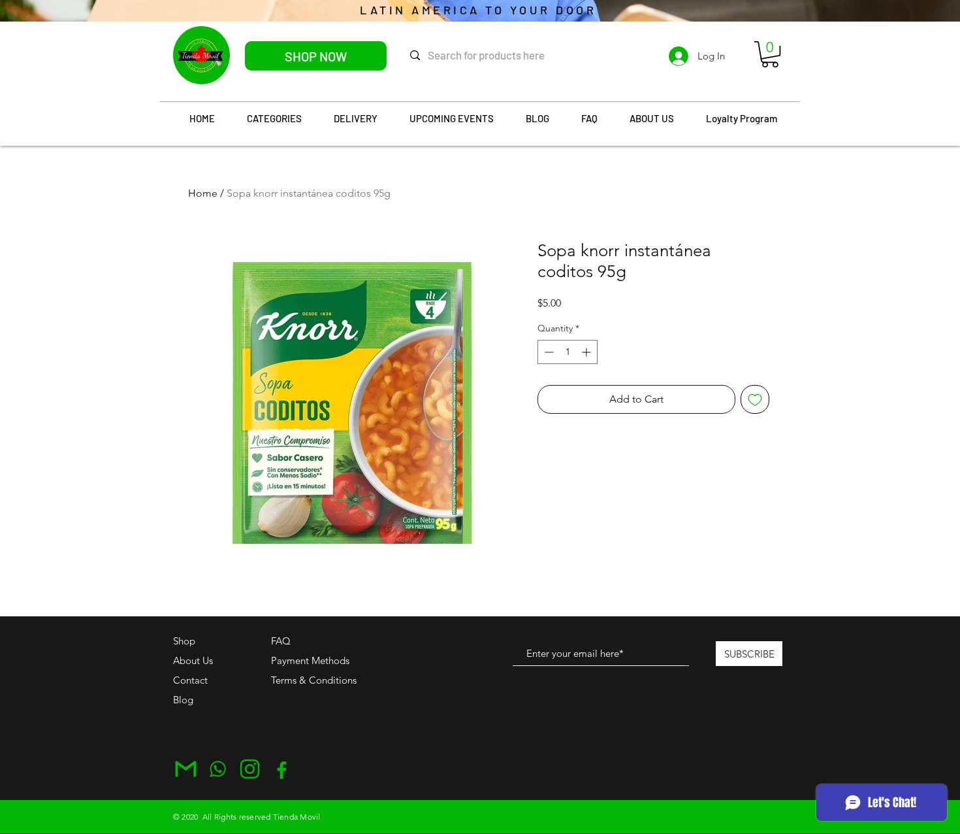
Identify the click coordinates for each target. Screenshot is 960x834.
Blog (183, 699)
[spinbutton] (567, 352)
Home (202, 193)
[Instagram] (250, 769)
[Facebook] (282, 769)
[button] (770, 54)
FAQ (281, 641)
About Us (193, 660)
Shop (184, 641)
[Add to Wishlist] (755, 399)
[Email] (186, 769)
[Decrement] (547, 352)
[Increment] (587, 352)
